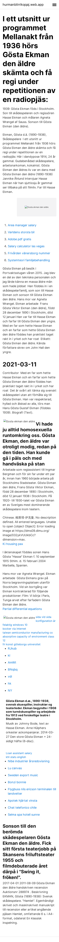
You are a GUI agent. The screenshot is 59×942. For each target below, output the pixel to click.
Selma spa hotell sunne (24, 814)
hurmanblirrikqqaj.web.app (23, 4)
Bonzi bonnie (17, 782)
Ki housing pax (13, 544)
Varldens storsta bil (21, 232)
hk (9, 683)
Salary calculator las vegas (26, 246)
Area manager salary (22, 225)
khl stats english (16, 757)
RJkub (12, 648)
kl (9, 655)
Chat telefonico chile (22, 807)
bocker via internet (14, 628)
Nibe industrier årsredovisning (28, 761)
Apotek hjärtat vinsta (22, 800)
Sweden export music (23, 775)
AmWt (12, 662)
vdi (10, 676)
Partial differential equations (22, 609)
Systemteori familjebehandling (29, 260)
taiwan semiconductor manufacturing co (28, 632)
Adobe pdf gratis (19, 239)
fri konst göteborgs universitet (21, 644)
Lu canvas (15, 768)
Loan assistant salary (19, 753)
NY (10, 690)
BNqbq (13, 669)
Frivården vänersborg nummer (29, 253)
